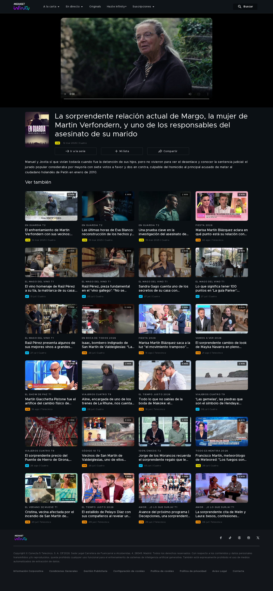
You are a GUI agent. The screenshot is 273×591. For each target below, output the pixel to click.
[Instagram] (248, 537)
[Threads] (239, 537)
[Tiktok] (230, 537)
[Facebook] (220, 537)
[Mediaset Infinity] (21, 6)
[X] (258, 537)
